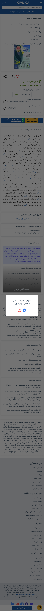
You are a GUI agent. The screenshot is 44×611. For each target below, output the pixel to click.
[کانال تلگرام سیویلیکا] (24, 310)
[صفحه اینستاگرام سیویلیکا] (19, 310)
